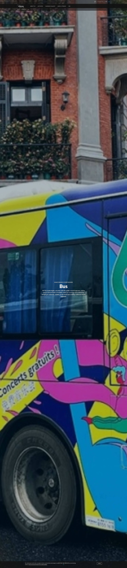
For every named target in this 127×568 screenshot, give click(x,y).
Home (18, 9)
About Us (32, 6)
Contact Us (100, 1)
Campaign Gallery (50, 6)
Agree (99, 563)
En (109, 1)
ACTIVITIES (40, 6)
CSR (69, 6)
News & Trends (62, 6)
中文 (106, 1)
